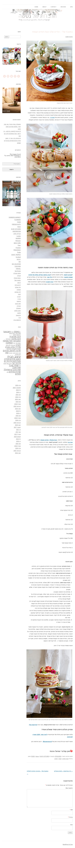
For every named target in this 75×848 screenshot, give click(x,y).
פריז (20, 317)
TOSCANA (18, 266)
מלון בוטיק (10, 347)
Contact (53, 7)
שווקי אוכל (13, 365)
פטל (19, 361)
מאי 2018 (18, 415)
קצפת (60, 758)
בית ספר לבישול (17, 334)
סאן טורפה (9, 348)
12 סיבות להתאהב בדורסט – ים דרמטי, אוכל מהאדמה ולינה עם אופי (12, 134)
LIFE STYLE (17, 233)
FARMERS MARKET (15, 217)
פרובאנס (18, 315)
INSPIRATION (17, 231)
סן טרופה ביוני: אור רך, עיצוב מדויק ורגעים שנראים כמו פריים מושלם (12, 141)
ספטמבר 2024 (17, 387)
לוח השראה (18, 292)
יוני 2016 (18, 441)
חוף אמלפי (18, 287)
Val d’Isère (18, 271)
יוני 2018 (18, 413)
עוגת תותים (65, 758)
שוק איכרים (15, 369)
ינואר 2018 (18, 425)
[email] (8, 77)
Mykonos (18, 240)
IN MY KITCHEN (44, 756)
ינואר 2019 (18, 408)
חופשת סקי (18, 343)
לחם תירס (13, 345)
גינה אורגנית (15, 336)
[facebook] (18, 77)
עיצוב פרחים (15, 359)
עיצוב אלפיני (17, 310)
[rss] (4, 77)
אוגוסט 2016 (17, 436)
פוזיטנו (19, 313)
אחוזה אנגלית (17, 273)
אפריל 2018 (17, 418)
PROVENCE (17, 250)
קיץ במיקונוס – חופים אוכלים (63, 771)
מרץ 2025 (18, 385)
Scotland (18, 257)
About (44, 7)
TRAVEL (18, 268)
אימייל (70, 817)
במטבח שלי (17, 280)
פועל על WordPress (68, 844)
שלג (8, 372)
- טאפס (17, 331)
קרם (20, 365)
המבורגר (17, 340)
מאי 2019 (18, 401)
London (19, 236)
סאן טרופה (18, 303)
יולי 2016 (18, 439)
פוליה (6, 359)
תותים (56, 758)
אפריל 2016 (17, 446)
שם (71, 809)
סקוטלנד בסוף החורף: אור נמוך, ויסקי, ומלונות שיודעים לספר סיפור (12, 127)
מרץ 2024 (18, 397)
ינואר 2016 (18, 453)
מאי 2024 (18, 394)
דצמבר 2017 (17, 427)
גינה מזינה (16, 338)
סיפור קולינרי (15, 353)
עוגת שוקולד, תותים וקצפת (49, 440)
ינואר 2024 (18, 399)
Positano (18, 247)
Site (71, 7)
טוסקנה (19, 289)
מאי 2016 (18, 443)
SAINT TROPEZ (16, 254)
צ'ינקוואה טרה (17, 320)
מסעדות (19, 348)
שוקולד (7, 369)
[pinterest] (15, 77)
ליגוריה (19, 296)
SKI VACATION (16, 264)
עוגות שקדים (18, 354)
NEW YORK (17, 243)
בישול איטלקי (17, 278)
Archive (63, 7)
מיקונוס (19, 301)
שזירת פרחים (15, 371)
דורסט (19, 282)
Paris (19, 245)
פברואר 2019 (17, 406)
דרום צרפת (18, 285)
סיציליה (19, 306)
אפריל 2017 (17, 434)
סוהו (20, 353)
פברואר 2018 (17, 422)
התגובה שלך (69, 788)
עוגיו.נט (70, 442)
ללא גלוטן (8, 345)
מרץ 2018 (18, 420)
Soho (12, 331)
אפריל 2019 (17, 404)
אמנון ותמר (18, 333)
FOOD (33, 756)
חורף (14, 343)
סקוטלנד (18, 308)
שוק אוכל (16, 367)
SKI (20, 261)
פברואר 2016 (17, 450)
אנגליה (19, 275)
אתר (71, 824)
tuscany (7, 331)
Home (36, 7)
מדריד (19, 299)
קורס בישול (9, 363)
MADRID (18, 238)
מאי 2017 (18, 432)
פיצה (14, 361)
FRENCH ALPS (16, 224)
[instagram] (11, 77)
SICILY (19, 259)
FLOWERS (17, 219)
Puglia (19, 252)
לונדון (19, 294)
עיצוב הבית (14, 356)
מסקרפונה (14, 348)
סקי (6, 352)
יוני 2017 (18, 429)
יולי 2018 (18, 411)
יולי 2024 (18, 390)
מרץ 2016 (18, 448)
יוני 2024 (18, 392)
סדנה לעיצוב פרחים (12, 350)
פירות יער (16, 363)
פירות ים (8, 361)
